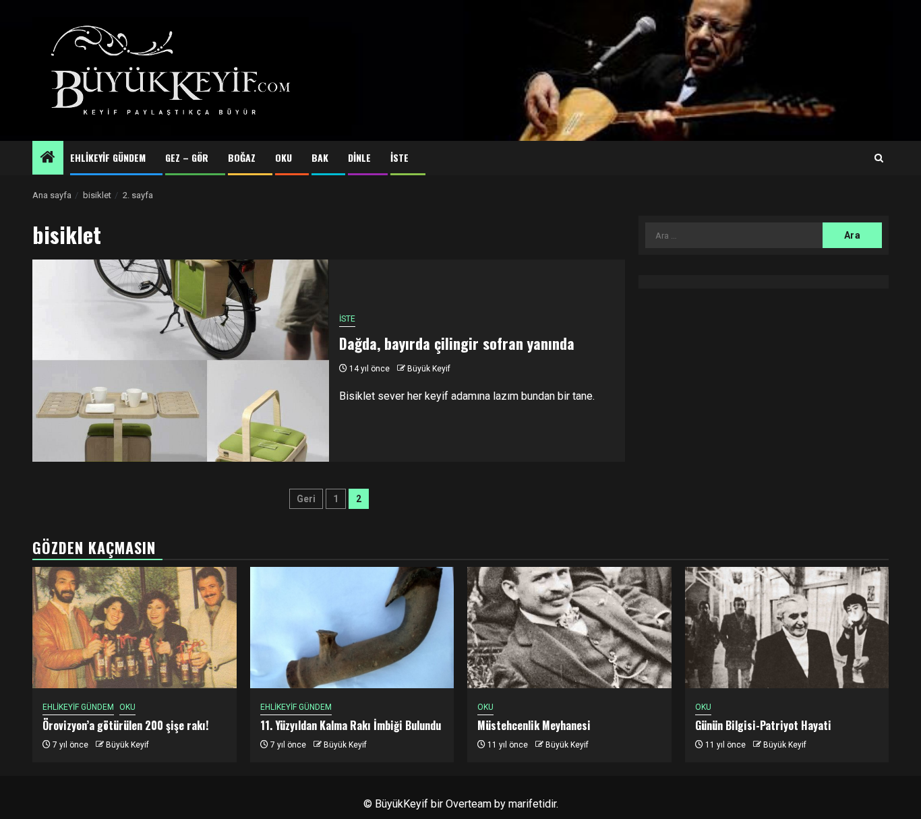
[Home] (47, 158)
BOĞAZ (242, 157)
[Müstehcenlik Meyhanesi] (569, 627)
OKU (283, 157)
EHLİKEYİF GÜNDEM (108, 157)
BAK (319, 157)
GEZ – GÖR (186, 157)
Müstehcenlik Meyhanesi (534, 725)
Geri (306, 498)
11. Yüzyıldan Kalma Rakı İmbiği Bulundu (350, 725)
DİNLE (359, 157)
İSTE (399, 157)
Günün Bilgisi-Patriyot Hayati (763, 725)
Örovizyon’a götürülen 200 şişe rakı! (125, 725)
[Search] (878, 158)
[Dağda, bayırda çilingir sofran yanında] (180, 361)
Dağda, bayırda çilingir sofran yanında (456, 343)
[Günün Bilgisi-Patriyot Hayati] (787, 627)
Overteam (469, 803)
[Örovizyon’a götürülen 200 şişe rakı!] (134, 627)
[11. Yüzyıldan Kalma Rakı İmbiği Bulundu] (352, 627)
